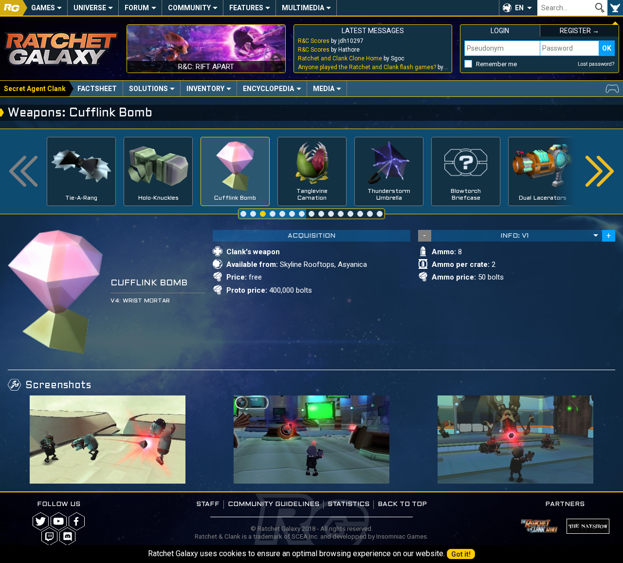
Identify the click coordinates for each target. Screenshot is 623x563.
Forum (137, 8)
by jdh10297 (331, 41)
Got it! (461, 554)
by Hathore (329, 49)
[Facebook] (77, 521)
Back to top (402, 504)
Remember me (496, 64)
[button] (518, 8)
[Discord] (67, 536)
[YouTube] (59, 521)
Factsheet (97, 89)
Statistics (348, 504)
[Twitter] (41, 521)
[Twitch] (49, 536)
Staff (208, 504)
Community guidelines (273, 504)
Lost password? (596, 64)
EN (519, 8)
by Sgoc (351, 58)
